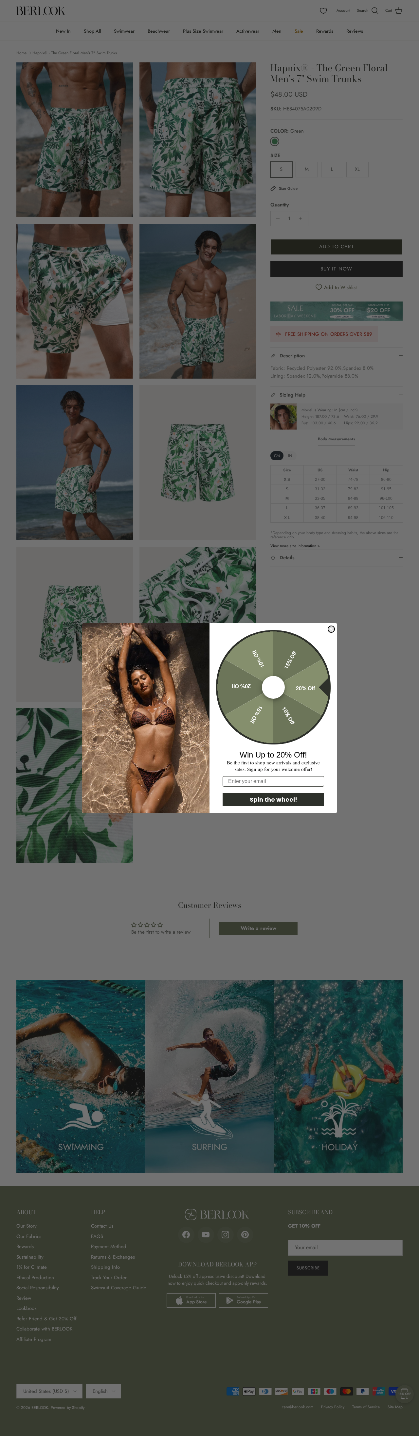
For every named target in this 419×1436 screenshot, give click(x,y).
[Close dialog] (331, 629)
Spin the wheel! (273, 799)
